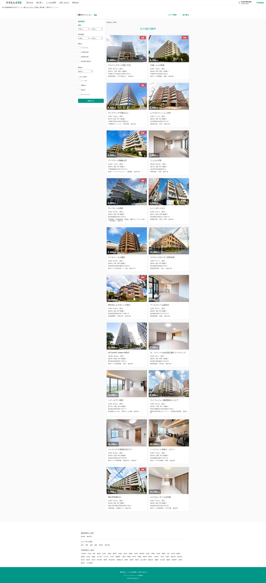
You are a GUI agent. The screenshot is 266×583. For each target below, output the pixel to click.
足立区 (88, 556)
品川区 (125, 553)
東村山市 (173, 556)
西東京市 (150, 560)
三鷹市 (124, 556)
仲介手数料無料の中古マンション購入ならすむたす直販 (20, 7)
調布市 (145, 556)
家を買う (39, 2)
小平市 (162, 556)
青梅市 (129, 556)
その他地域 (89, 563)
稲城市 (131, 560)
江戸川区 (99, 556)
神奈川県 (89, 536)
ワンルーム (84, 47)
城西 (95, 545)
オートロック (85, 94)
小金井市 (156, 556)
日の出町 (162, 560)
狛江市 (93, 560)
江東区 (120, 553)
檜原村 (168, 560)
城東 (87, 545)
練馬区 (83, 556)
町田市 (150, 556)
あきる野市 (143, 560)
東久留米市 (112, 560)
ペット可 (84, 81)
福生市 (88, 560)
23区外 (101, 545)
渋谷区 (148, 553)
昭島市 (140, 556)
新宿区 (99, 553)
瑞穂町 (156, 560)
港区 (94, 553)
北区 (168, 553)
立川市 (112, 556)
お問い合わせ (64, 2)
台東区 (109, 553)
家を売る (29, 2)
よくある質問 (51, 2)
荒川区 (173, 553)
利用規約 (140, 575)
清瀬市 (105, 560)
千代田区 (83, 553)
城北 (82, 545)
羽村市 (137, 560)
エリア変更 (172, 15)
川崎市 (180, 560)
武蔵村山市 (120, 560)
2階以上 (83, 85)
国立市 (83, 560)
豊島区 (164, 553)
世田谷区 (141, 553)
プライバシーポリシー (130, 575)
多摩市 (126, 560)
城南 (91, 545)
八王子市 (105, 556)
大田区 (136, 553)
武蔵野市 (117, 556)
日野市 (167, 556)
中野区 (153, 553)
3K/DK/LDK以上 (86, 61)
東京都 (42, 7)
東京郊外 (107, 545)
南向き (83, 90)
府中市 (134, 556)
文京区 (104, 553)
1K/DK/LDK (85, 52)
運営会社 (75, 2)
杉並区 (158, 553)
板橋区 (178, 553)
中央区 (89, 553)
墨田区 (115, 553)
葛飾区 (93, 556)
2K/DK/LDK (85, 57)
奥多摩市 (174, 560)
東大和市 (99, 560)
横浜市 (83, 563)
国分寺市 (179, 556)
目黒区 (130, 553)
